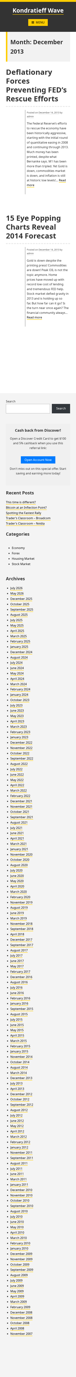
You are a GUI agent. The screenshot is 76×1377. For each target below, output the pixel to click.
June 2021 (17, 833)
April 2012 (17, 1131)
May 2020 (17, 881)
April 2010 (17, 1232)
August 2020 (19, 865)
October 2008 (19, 1323)
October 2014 (19, 1062)
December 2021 (21, 801)
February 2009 (20, 1307)
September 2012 (21, 1105)
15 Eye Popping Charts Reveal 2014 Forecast (33, 227)
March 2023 (18, 727)
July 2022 (16, 769)
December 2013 (21, 1078)
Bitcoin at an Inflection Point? (26, 508)
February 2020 (20, 897)
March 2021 (18, 844)
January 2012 (19, 1147)
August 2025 (19, 615)
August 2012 (19, 1110)
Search (10, 401)
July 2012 (16, 1115)
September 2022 (21, 758)
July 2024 (16, 663)
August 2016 (19, 982)
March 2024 (18, 684)
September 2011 (21, 1158)
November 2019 (21, 902)
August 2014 (19, 1067)
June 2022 (17, 775)
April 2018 (17, 934)
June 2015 (17, 1025)
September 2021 (21, 817)
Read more (34, 317)
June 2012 (17, 1121)
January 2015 (19, 1051)
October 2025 (19, 604)
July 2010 (16, 1217)
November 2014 (21, 1057)
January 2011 (19, 1185)
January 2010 (19, 1248)
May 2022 (17, 780)
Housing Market (23, 559)
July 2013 (16, 1083)
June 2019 (17, 913)
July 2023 (16, 705)
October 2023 (19, 700)
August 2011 (19, 1163)
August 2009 (19, 1275)
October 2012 (19, 1099)
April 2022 (17, 785)
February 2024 (20, 689)
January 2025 (19, 647)
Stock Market (21, 564)
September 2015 (21, 1009)
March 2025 (18, 636)
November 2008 (21, 1318)
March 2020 (18, 892)
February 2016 (20, 998)
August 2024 (19, 657)
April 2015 (17, 1035)
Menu (40, 22)
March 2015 (18, 1041)
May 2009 (17, 1291)
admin (30, 116)
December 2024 (21, 652)
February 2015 (20, 1046)
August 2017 (19, 950)
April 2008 (17, 1328)
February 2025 (20, 641)
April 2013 (17, 1089)
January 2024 (19, 695)
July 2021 (16, 828)
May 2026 (17, 593)
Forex (16, 553)
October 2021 (19, 812)
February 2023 (20, 732)
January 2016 (19, 1003)
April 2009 (17, 1296)
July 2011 (16, 1169)
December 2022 (21, 742)
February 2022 (20, 796)
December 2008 (21, 1312)
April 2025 (17, 631)
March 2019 (18, 918)
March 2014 (18, 1073)
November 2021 (21, 807)
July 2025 (16, 620)
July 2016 (16, 987)
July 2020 (16, 870)
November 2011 (21, 1153)
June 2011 (17, 1174)
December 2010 (21, 1190)
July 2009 (16, 1280)
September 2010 (21, 1206)
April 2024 (17, 679)
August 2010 (19, 1211)
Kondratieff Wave (38, 10)
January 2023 (19, 737)
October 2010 (19, 1200)
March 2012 (18, 1137)
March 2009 (18, 1302)
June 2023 (17, 710)
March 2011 (18, 1179)
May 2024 (17, 673)
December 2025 (21, 599)
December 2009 (21, 1254)
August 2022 (19, 764)
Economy (18, 548)
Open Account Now (38, 460)
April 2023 (17, 721)
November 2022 (21, 748)
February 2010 (20, 1243)
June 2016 (17, 993)
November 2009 (21, 1259)
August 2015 (19, 1014)
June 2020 (17, 876)
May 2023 (17, 716)
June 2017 (17, 961)
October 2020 (19, 860)
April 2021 (17, 838)
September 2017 (21, 945)
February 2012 (20, 1142)
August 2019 (19, 908)
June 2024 (17, 668)
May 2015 (17, 1030)
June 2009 (17, 1286)
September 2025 (21, 609)
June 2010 (17, 1222)
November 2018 (21, 924)
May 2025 (17, 625)
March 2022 (18, 790)
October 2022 (19, 753)
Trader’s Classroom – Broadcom (28, 518)
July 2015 (16, 1019)
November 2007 (21, 1334)
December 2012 (21, 1094)
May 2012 (17, 1126)
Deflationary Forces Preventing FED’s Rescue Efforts (36, 85)
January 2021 (19, 849)
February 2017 (20, 972)
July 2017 (16, 955)
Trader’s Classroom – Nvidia (25, 523)
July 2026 (16, 588)
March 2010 (18, 1238)
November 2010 (21, 1195)
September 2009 (21, 1270)
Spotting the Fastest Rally (23, 513)
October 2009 (19, 1264)
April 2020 (17, 886)
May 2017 (17, 966)
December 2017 (21, 940)
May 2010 (17, 1227)
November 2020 (21, 854)
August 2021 (19, 822)
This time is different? (21, 502)
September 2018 (21, 929)
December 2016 (21, 977)
